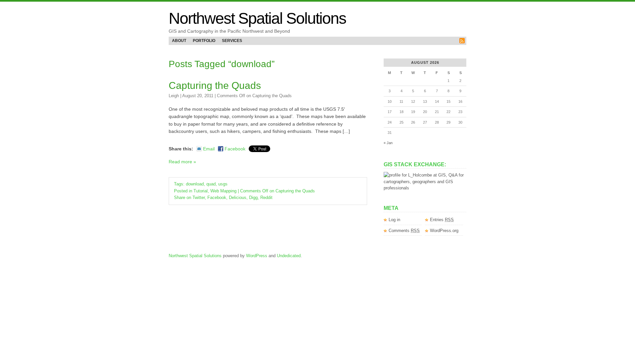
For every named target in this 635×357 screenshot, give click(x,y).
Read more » (182, 161)
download (195, 183)
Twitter (198, 197)
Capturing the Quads (215, 85)
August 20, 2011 (197, 95)
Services (232, 40)
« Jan (388, 143)
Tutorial (200, 190)
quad (211, 183)
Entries (442, 219)
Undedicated (289, 255)
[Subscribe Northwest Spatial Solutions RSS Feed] (462, 40)
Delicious (237, 197)
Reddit (266, 197)
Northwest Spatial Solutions (257, 18)
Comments (404, 230)
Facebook (235, 148)
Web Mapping (223, 190)
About (179, 40)
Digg (253, 197)
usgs (223, 183)
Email (209, 148)
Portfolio (204, 40)
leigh (174, 95)
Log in (394, 219)
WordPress (256, 255)
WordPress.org (444, 230)
